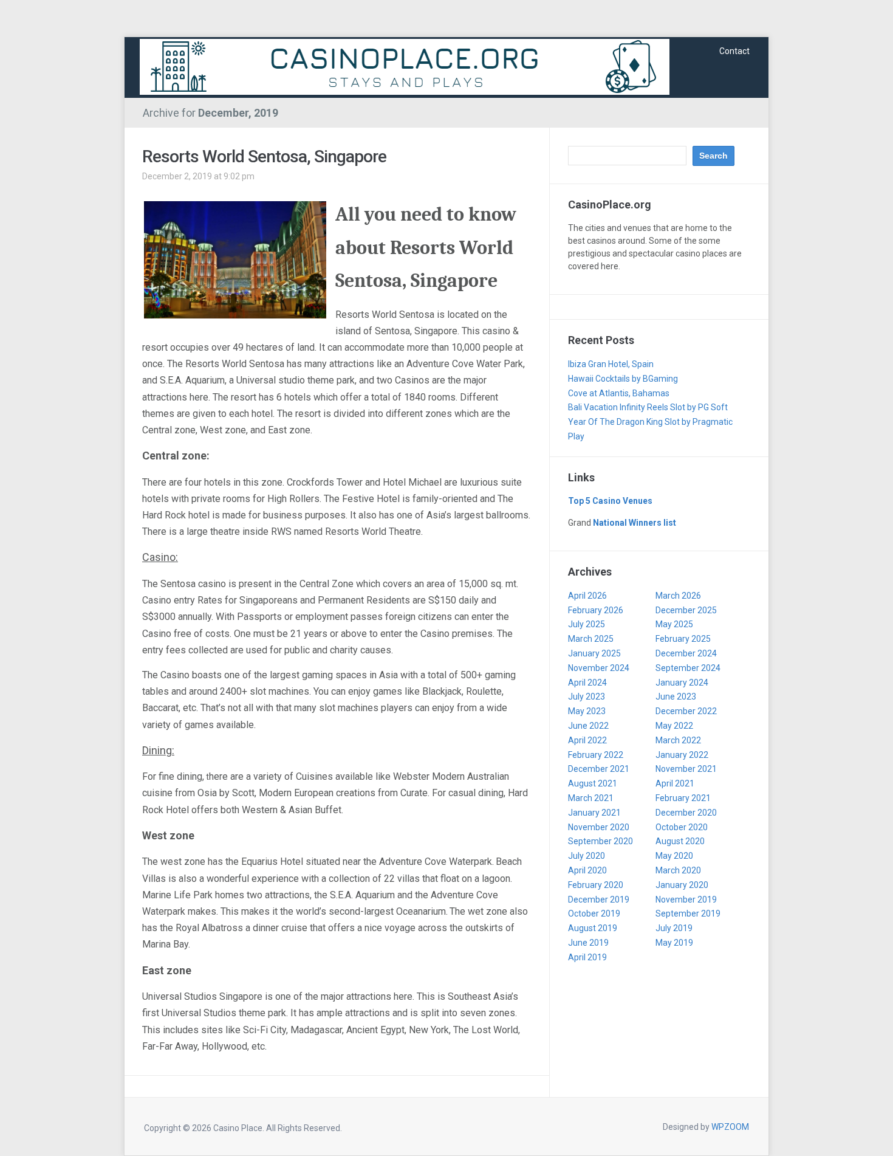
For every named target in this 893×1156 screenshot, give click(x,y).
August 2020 (680, 841)
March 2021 (591, 798)
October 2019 (594, 913)
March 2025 (591, 639)
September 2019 (687, 913)
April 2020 (587, 870)
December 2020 (686, 812)
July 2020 (586, 856)
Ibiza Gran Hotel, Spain (611, 364)
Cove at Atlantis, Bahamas (618, 393)
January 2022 (681, 755)
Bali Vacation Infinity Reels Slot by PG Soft (648, 407)
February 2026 (595, 610)
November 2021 (686, 769)
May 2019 (674, 943)
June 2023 (675, 696)
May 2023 (587, 711)
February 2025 (683, 639)
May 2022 (674, 726)
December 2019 (598, 899)
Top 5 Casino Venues (610, 501)
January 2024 (681, 682)
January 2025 (594, 653)
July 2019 (674, 928)
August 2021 (592, 783)
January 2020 (681, 885)
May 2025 (674, 624)
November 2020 (598, 827)
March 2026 (678, 595)
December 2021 (598, 769)
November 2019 (686, 899)
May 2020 (674, 856)
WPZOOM (730, 1127)
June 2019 (588, 943)
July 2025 (586, 624)
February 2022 (595, 755)
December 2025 (686, 610)
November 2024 (598, 668)
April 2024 (587, 682)
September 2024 (687, 668)
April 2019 (587, 957)
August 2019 (592, 928)
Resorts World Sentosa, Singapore (264, 156)
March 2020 (678, 870)
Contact (734, 51)
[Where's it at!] (404, 66)
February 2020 (595, 885)
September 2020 (600, 841)
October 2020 (681, 827)
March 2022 (678, 740)
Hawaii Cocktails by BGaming (624, 379)
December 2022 (686, 711)
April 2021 (674, 783)
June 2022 (588, 726)
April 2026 (587, 595)
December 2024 (686, 653)
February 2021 (683, 798)
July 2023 (586, 696)
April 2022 (587, 740)
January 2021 (594, 812)
